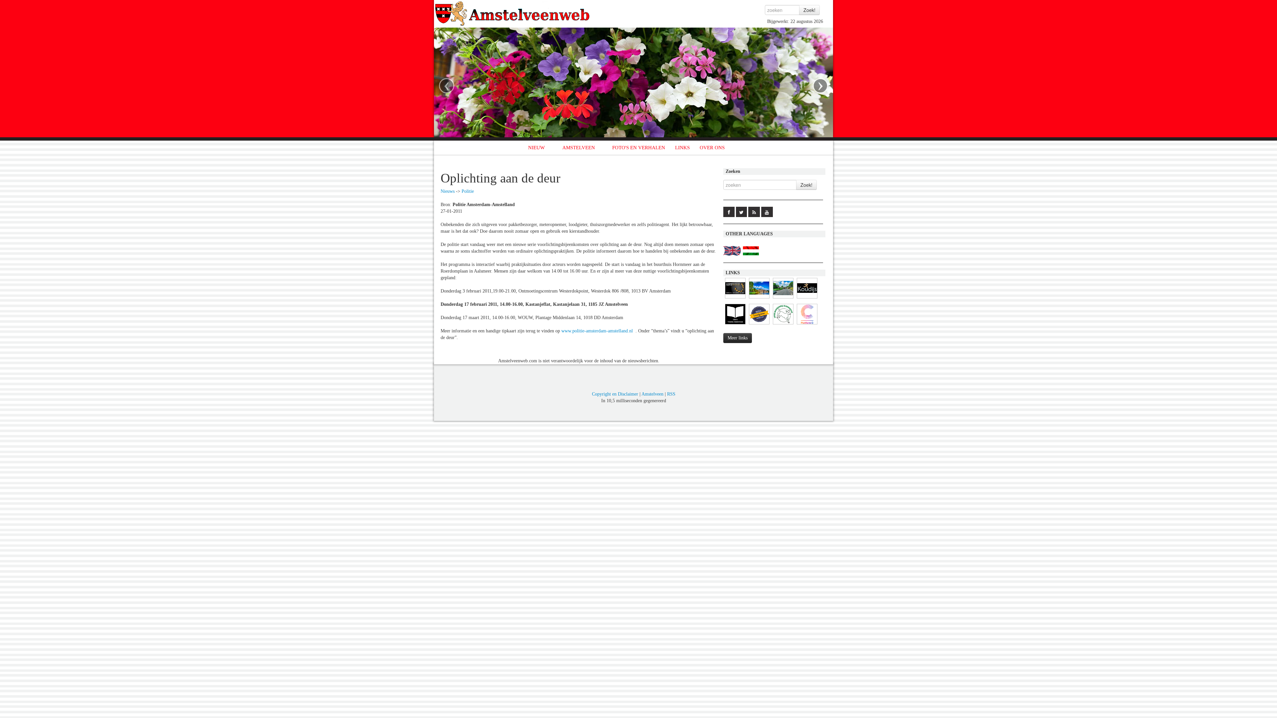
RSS (671, 394)
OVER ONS (712, 147)
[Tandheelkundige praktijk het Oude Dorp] (735, 298)
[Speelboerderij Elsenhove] (783, 324)
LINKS (682, 147)
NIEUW (536, 147)
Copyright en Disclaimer (615, 394)
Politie (468, 191)
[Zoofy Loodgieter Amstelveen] (759, 324)
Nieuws (448, 191)
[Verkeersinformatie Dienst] (783, 298)
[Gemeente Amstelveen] (759, 298)
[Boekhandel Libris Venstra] (735, 324)
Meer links (738, 337)
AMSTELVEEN (578, 147)
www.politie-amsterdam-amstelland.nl (597, 330)
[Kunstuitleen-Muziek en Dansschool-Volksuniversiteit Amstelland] (807, 324)
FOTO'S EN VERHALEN (638, 147)
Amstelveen (652, 394)
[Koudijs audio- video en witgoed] (807, 298)
